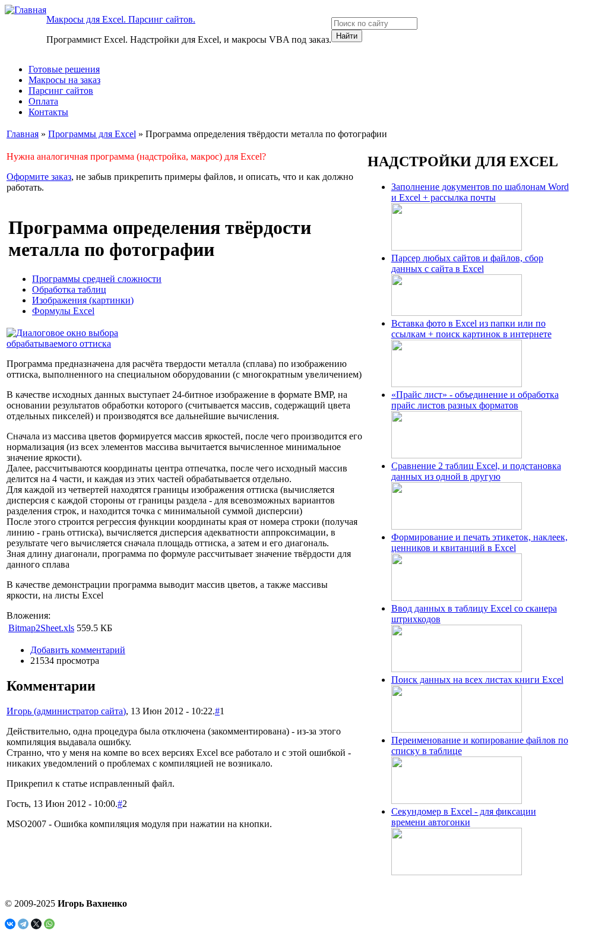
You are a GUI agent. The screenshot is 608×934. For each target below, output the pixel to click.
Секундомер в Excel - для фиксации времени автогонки (463, 816)
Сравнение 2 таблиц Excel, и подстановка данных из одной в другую (476, 471)
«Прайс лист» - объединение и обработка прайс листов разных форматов (475, 400)
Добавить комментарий (77, 650)
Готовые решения (64, 69)
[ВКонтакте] (10, 924)
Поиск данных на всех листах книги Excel (477, 680)
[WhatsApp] (49, 924)
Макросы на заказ (64, 80)
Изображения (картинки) (83, 300)
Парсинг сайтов (60, 91)
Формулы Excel (63, 311)
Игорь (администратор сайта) (66, 711)
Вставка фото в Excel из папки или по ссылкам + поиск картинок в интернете (471, 328)
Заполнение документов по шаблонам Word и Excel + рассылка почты (480, 192)
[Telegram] (23, 924)
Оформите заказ (39, 177)
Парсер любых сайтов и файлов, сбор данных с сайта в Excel (467, 263)
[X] (36, 924)
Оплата (43, 101)
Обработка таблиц (69, 289)
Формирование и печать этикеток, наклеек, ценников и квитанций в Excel (479, 542)
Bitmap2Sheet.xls (41, 628)
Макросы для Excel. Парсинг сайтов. (120, 19)
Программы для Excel (92, 134)
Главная (23, 134)
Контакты (48, 112)
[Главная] (25, 10)
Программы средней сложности (97, 279)
